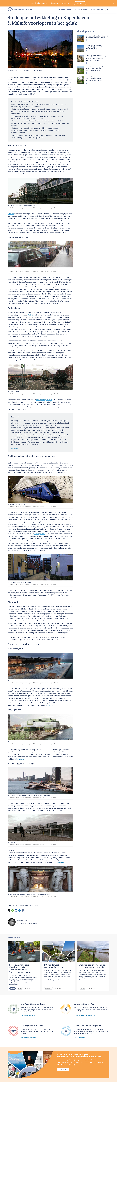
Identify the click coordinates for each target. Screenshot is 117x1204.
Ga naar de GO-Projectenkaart (83, 1015)
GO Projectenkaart (81, 9)
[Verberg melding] (113, 3)
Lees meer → (80, 3)
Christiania (32, 315)
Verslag (11, 77)
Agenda (69, 9)
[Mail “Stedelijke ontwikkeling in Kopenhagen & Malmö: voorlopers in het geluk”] (23, 910)
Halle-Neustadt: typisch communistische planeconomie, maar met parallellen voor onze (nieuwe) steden (96, 57)
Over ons (100, 9)
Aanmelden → (62, 1069)
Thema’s (92, 9)
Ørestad (11, 214)
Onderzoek (82, 988)
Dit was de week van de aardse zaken (53, 966)
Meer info (14, 448)
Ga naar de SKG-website (28, 1037)
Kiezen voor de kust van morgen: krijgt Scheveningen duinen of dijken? (95, 47)
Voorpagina (61, 9)
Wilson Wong (14, 71)
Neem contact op (79, 1037)
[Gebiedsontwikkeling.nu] (32, 9)
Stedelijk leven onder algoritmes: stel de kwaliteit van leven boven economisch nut (20, 968)
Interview (20, 988)
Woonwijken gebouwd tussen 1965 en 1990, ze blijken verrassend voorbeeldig (95, 78)
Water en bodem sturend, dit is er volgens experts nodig (92, 966)
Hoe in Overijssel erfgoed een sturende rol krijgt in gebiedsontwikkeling (94, 68)
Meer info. (50, 705)
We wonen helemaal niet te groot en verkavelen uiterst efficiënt (96, 37)
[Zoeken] (107, 9)
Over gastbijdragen (27, 1015)
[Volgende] (108, 938)
